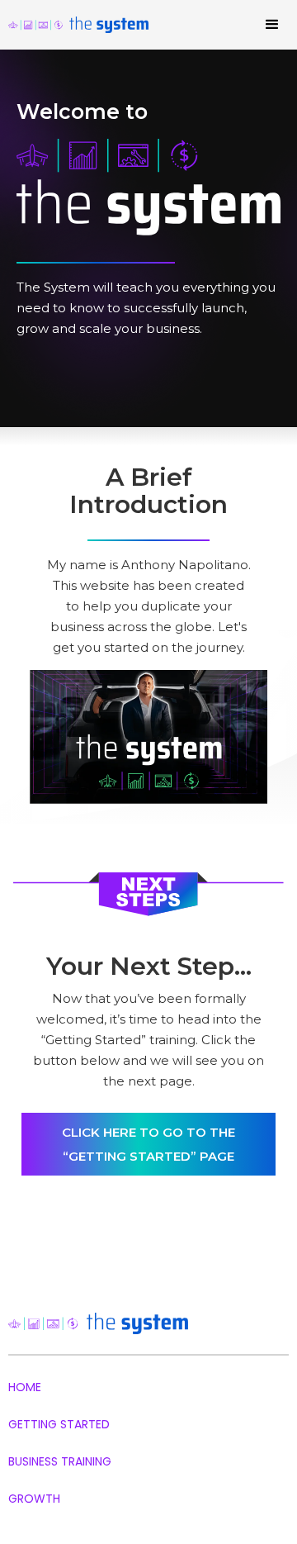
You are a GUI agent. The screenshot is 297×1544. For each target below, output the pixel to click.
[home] (94, 25)
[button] (272, 25)
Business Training (59, 1461)
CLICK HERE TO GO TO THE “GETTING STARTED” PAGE (148, 1144)
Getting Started (59, 1424)
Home (24, 1387)
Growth (34, 1498)
